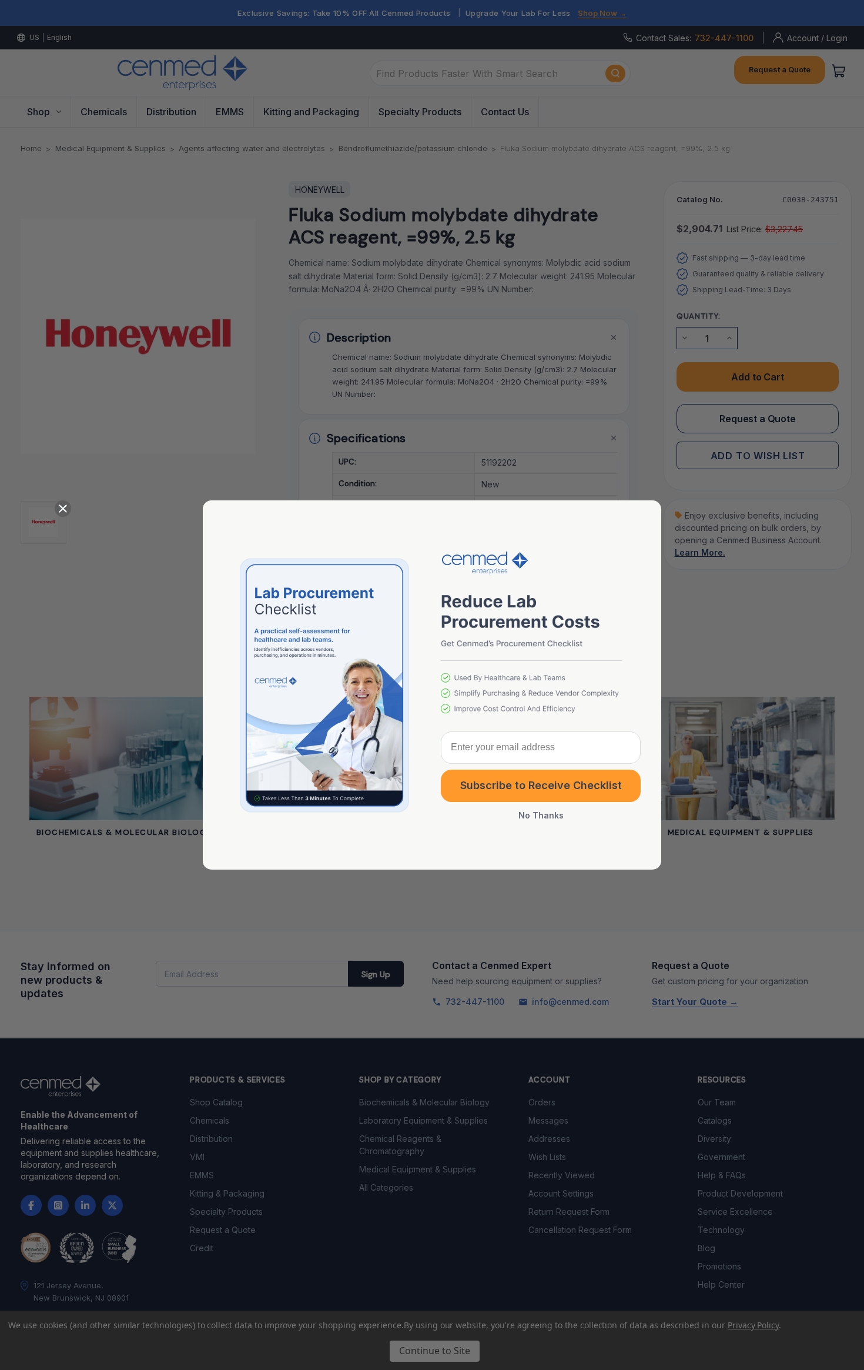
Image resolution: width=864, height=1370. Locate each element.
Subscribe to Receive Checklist (541, 785)
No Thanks (541, 816)
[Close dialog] (63, 508)
